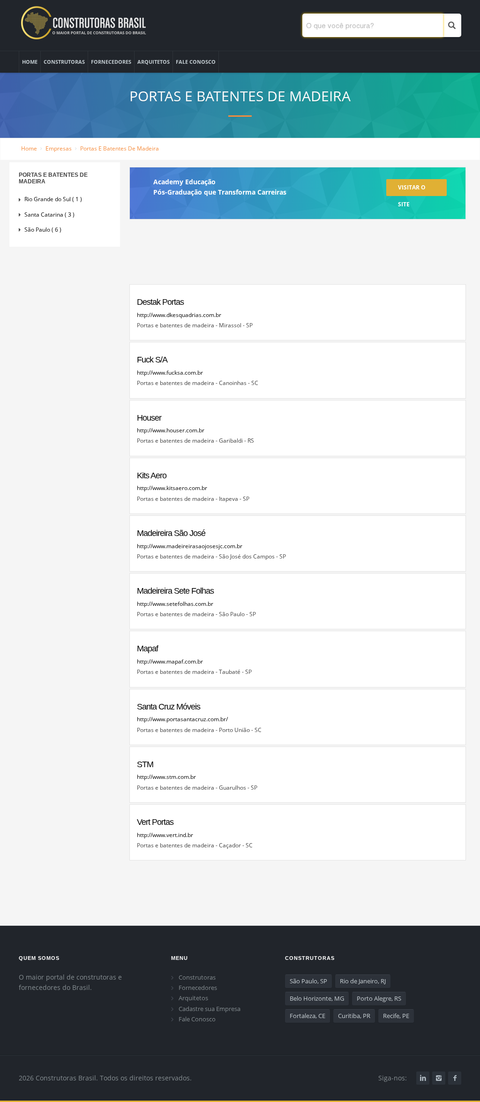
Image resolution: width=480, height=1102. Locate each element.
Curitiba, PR (354, 1015)
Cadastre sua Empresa (209, 1008)
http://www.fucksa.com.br (170, 373)
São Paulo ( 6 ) (42, 230)
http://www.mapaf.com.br (170, 661)
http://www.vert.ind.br (165, 835)
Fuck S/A (152, 359)
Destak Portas (160, 302)
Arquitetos (193, 998)
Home (29, 148)
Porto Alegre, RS (379, 998)
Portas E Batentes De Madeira (119, 148)
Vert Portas (155, 822)
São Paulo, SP (308, 981)
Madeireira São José (171, 533)
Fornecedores (198, 987)
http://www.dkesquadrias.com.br (179, 315)
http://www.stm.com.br (166, 777)
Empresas (58, 148)
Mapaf (147, 648)
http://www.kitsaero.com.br (172, 488)
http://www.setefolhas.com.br (175, 604)
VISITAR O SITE (412, 189)
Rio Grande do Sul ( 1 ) (53, 199)
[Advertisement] (297, 255)
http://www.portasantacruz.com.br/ (182, 719)
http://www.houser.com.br (170, 430)
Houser (149, 418)
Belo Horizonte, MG (317, 998)
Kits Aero (151, 475)
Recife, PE (396, 1015)
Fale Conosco (197, 1019)
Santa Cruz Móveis (168, 706)
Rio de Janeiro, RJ (363, 981)
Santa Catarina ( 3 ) (49, 215)
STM (145, 764)
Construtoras (197, 977)
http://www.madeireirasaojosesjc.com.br (189, 546)
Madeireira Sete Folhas (175, 591)
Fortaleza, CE (307, 1015)
